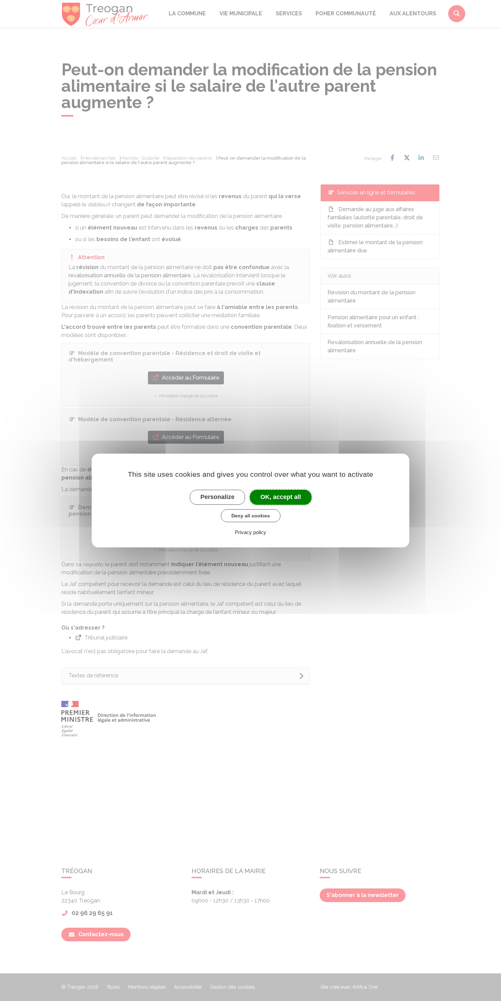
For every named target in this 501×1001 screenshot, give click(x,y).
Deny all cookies (250, 515)
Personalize (217, 497)
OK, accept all (280, 497)
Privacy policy (250, 532)
